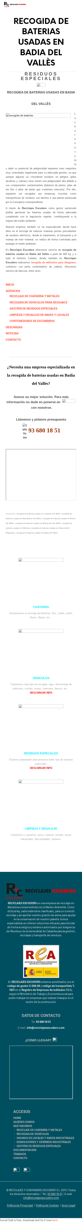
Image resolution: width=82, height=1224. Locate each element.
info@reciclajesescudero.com (45, 1027)
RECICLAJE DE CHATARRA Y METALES (34, 296)
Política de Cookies (47, 1205)
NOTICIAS (12, 333)
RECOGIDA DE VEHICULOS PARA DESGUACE (39, 302)
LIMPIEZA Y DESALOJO (41, 828)
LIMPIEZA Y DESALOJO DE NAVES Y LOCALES (39, 314)
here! (55, 1220)
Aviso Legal (68, 1205)
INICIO (10, 284)
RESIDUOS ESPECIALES (41, 753)
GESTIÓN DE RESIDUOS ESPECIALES (33, 308)
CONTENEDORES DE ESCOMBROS (32, 321)
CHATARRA (41, 607)
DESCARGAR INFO (41, 692)
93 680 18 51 (43, 1021)
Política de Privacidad (20, 1205)
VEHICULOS (41, 678)
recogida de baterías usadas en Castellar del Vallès (38, 514)
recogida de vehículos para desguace (53, 262)
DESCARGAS (14, 327)
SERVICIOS (13, 291)
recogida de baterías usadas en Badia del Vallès (37, 533)
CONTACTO (13, 339)
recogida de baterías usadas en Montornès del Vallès (38, 523)
